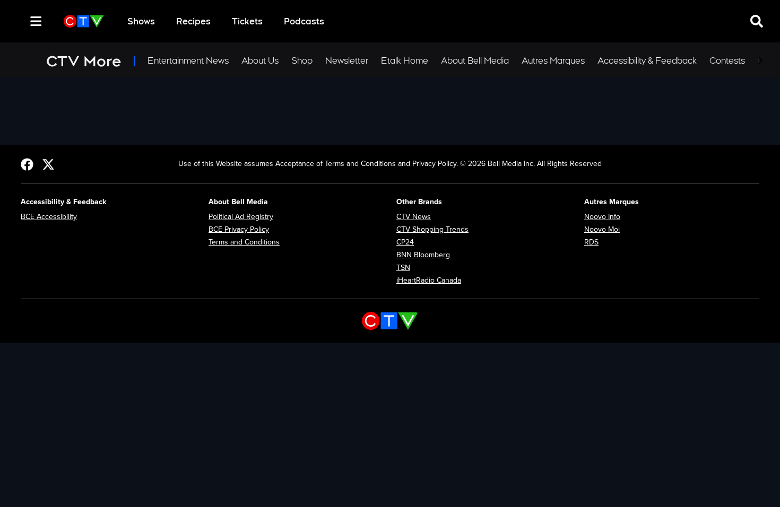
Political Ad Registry (241, 216)
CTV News (413, 216)
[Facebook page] (27, 164)
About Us (260, 61)
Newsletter (346, 61)
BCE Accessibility (49, 216)
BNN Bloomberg (423, 254)
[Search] (17, 21)
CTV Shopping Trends (432, 229)
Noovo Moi (602, 229)
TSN (403, 267)
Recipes (193, 21)
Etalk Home (404, 61)
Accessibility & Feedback (647, 61)
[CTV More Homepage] (84, 21)
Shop (302, 61)
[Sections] (36, 21)
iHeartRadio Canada (428, 280)
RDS (591, 242)
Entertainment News (188, 61)
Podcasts (304, 21)
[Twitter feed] (48, 164)
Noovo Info (602, 216)
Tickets (247, 21)
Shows (141, 21)
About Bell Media (475, 61)
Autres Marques (553, 61)
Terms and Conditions (244, 242)
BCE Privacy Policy (239, 229)
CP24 (405, 242)
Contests (727, 61)
